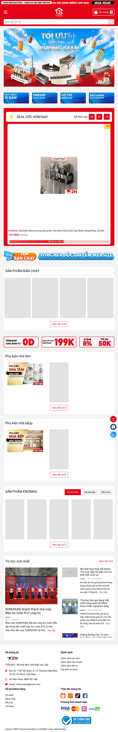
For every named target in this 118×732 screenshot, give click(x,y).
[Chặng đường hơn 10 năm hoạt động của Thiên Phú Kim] (70, 637)
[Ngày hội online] (16, 97)
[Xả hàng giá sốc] (44, 97)
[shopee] (63, 695)
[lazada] (70, 695)
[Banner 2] (59, 341)
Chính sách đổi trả (69, 665)
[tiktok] (77, 695)
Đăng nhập (10, 699)
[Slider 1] (59, 57)
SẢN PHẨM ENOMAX (21, 491)
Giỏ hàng (9, 706)
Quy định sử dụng (69, 669)
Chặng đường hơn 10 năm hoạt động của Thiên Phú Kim (96, 636)
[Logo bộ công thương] (76, 720)
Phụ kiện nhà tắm (18, 356)
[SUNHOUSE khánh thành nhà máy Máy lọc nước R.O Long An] (31, 586)
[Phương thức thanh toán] (80, 708)
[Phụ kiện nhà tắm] (25, 373)
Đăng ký (9, 702)
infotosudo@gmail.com (28, 684)
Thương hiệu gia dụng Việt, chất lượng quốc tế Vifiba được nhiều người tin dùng (94, 603)
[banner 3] (96, 341)
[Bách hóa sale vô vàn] (73, 97)
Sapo (63, 729)
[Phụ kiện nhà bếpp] (25, 440)
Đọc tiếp (51, 630)
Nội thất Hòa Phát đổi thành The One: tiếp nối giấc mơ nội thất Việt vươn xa (96, 572)
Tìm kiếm (9, 695)
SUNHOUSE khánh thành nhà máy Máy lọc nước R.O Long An (28, 611)
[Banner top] (59, 2)
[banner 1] (21, 341)
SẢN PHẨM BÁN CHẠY (22, 271)
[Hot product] (59, 256)
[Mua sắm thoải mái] (101, 97)
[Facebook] (85, 695)
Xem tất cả (58, 324)
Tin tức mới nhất (17, 561)
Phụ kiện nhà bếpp (18, 423)
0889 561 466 (30, 679)
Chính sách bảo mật (70, 658)
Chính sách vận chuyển (72, 662)
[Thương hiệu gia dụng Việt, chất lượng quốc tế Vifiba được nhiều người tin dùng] (70, 606)
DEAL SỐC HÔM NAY (32, 117)
